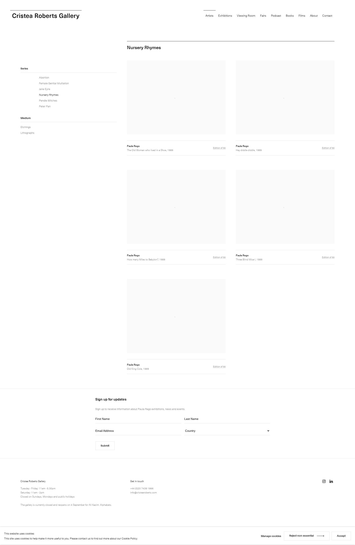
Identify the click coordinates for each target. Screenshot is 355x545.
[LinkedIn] (331, 481)
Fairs (263, 15)
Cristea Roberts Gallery (46, 16)
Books (290, 15)
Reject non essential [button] (301, 535)
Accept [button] (341, 536)
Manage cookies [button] (271, 536)
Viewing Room (246, 15)
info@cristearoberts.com (143, 492)
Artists (209, 15)
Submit (105, 445)
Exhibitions (225, 15)
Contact (327, 15)
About (314, 15)
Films (302, 15)
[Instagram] (324, 481)
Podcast (276, 15)
